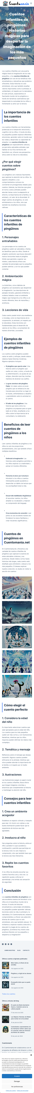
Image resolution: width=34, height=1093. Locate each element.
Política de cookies (11, 1090)
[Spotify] (8, 944)
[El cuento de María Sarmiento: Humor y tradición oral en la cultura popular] (5, 1007)
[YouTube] (5, 944)
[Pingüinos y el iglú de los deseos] (5, 975)
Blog (18, 950)
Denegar (17, 1081)
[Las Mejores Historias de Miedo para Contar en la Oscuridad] (5, 1019)
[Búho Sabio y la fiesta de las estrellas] (5, 965)
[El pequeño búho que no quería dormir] (5, 984)
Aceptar (17, 1076)
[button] (31, 1055)
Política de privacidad (22, 1090)
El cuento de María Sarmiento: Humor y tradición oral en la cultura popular (20, 1007)
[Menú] (31, 3)
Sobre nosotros (10, 950)
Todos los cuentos (8, 994)
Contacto (26, 950)
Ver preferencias (17, 1086)
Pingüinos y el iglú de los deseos (21, 973)
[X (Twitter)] (2, 944)
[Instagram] (11, 944)
